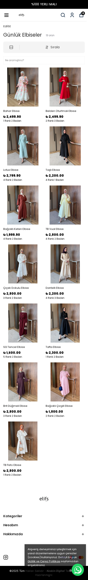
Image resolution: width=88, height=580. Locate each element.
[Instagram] (5, 557)
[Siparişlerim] (72, 15)
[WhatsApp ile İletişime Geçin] (78, 570)
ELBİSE (7, 26)
